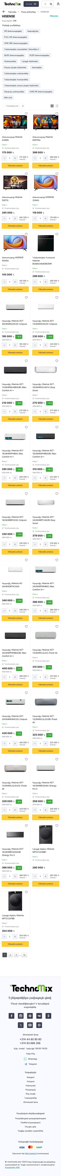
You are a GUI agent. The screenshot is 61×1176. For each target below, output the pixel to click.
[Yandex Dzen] (39, 1025)
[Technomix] (12, 4)
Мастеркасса (31, 1153)
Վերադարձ (30, 1085)
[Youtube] (30, 1025)
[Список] (57, 106)
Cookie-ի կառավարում (30, 1122)
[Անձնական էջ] (58, 4)
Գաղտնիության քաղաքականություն (30, 1118)
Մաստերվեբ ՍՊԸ (12, 1167)
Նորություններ (30, 1098)
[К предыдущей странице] (4, 11)
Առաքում (30, 1077)
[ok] (48, 1016)
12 (24, 955)
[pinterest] (30, 1016)
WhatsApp (32, 1059)
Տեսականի (29, 4)
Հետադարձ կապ (30, 1102)
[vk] (11, 1016)
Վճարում (30, 1081)
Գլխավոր (12, 12)
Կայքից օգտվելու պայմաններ (30, 1130)
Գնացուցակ (30, 1089)
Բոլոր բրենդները (28, 12)
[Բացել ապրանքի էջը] (15, 123)
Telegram (33, 1064)
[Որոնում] (51, 4)
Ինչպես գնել (30, 1126)
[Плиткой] (52, 105)
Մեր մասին (30, 1093)
